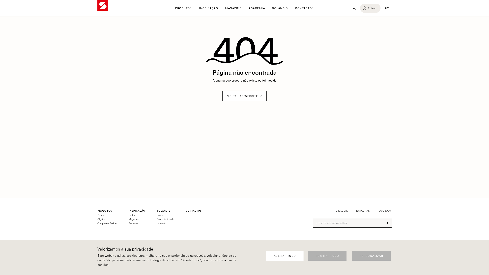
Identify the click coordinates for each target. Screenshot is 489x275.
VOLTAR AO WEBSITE (242, 96)
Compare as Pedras (107, 223)
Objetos (101, 219)
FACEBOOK (385, 210)
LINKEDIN (342, 210)
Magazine (134, 219)
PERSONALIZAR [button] (371, 256)
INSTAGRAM (363, 210)
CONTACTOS (304, 8)
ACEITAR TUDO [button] (285, 256)
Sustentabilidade (165, 219)
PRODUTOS (104, 210)
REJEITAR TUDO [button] (327, 256)
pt (387, 8)
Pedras (100, 214)
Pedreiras (133, 223)
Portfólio (133, 214)
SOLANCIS (280, 8)
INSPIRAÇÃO (137, 210)
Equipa (160, 214)
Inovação (161, 223)
